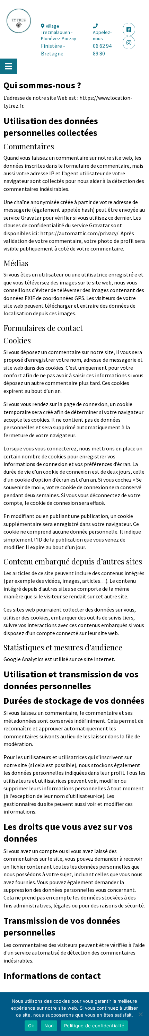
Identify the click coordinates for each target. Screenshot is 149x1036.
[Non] (140, 1014)
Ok (31, 1025)
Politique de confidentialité (94, 1025)
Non (49, 1025)
